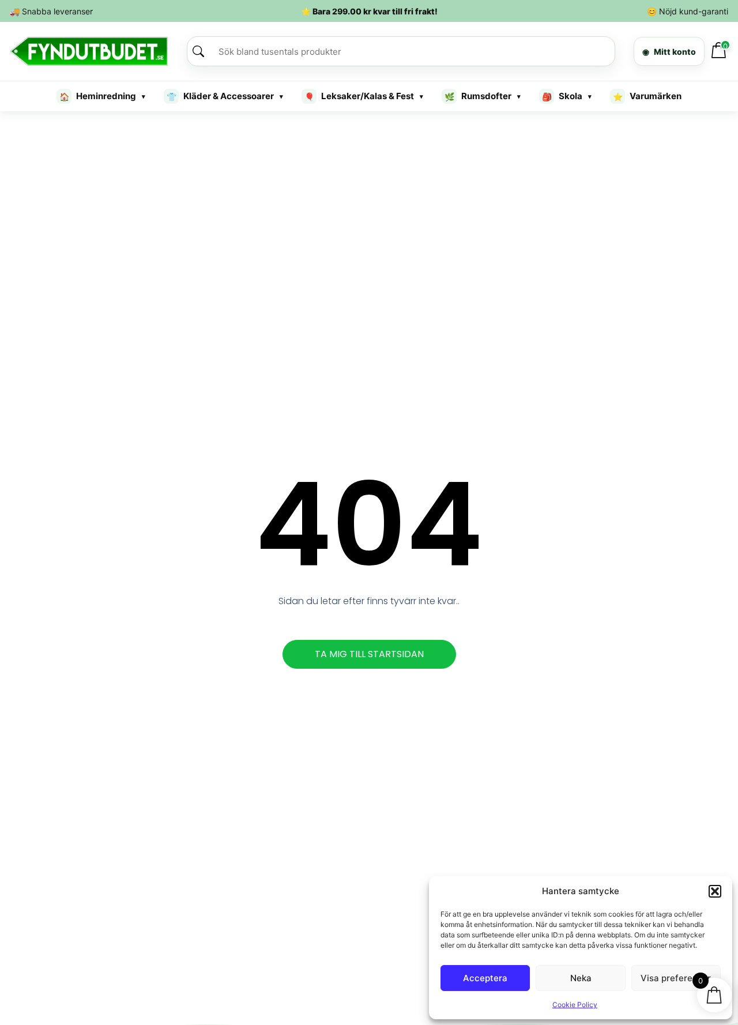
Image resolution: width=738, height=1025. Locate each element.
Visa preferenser (676, 978)
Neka (581, 978)
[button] (715, 891)
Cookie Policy (574, 1004)
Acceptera (485, 978)
